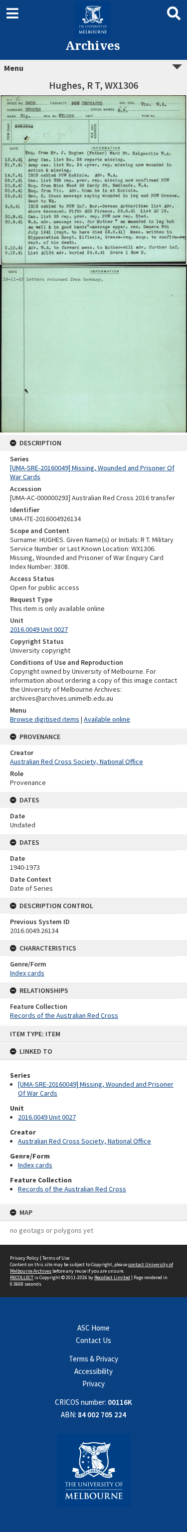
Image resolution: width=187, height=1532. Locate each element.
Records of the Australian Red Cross (72, 1188)
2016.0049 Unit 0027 (47, 1117)
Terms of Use (55, 1258)
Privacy (93, 1383)
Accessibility (93, 1371)
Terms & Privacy (93, 1358)
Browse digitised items (44, 719)
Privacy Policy (24, 1258)
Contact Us (93, 1340)
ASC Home (93, 1328)
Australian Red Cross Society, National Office (84, 1141)
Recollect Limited (112, 1277)
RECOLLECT (21, 1277)
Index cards (35, 1164)
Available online (107, 719)
